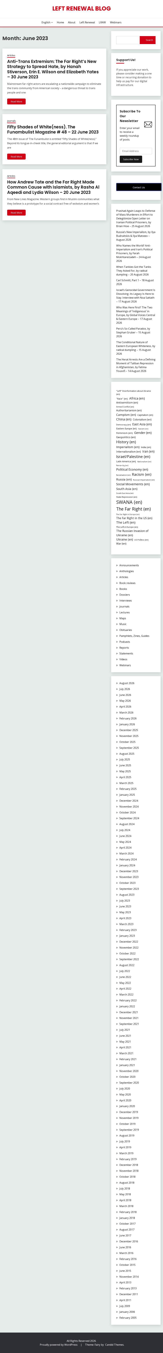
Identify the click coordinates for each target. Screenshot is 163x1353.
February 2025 (128, 789)
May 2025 (125, 771)
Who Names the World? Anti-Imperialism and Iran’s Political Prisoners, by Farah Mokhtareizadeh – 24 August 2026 (134, 253)
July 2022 (124, 971)
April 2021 (125, 1047)
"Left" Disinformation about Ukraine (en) (133, 392)
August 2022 (126, 965)
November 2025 (128, 736)
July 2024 (124, 830)
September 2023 (129, 889)
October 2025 (127, 742)
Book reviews (127, 583)
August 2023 (126, 894)
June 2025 (125, 765)
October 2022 (127, 953)
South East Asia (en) (124, 493)
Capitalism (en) (145, 414)
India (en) (146, 447)
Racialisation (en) (123, 475)
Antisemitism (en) (127, 402)
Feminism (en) (124, 432)
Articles (11, 55)
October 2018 (127, 1176)
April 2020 (125, 1100)
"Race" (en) (122, 398)
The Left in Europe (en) (127, 527)
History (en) (126, 441)
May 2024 (125, 842)
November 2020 (128, 1071)
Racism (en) (141, 474)
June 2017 (125, 1235)
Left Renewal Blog (81, 8)
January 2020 (127, 1106)
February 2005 (128, 1317)
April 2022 (125, 988)
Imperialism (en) (127, 447)
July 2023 (124, 900)
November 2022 (128, 947)
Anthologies (126, 571)
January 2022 (127, 1006)
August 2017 (126, 1229)
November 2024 (128, 806)
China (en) (123, 419)
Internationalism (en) (128, 451)
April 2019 (125, 1147)
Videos (123, 659)
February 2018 (128, 1212)
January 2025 (127, 795)
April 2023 (125, 918)
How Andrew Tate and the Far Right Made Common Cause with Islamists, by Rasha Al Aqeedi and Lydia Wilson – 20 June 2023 (53, 187)
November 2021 (128, 1018)
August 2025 (126, 753)
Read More (16, 101)
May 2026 (125, 700)
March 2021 (126, 1053)
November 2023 (128, 877)
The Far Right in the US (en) (134, 518)
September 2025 (129, 748)
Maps (122, 618)
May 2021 (125, 1041)
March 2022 (126, 994)
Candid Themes (114, 1344)
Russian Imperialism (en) (144, 480)
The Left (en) (125, 522)
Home (60, 22)
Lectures (124, 612)
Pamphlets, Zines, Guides (134, 636)
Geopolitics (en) (126, 437)
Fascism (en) (143, 429)
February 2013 (128, 1288)
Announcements (129, 565)
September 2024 (129, 818)
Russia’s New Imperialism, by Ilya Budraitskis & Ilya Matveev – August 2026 (135, 235)
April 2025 (125, 777)
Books (123, 589)
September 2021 (129, 1024)
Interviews (125, 600)
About (71, 22)
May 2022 (125, 983)
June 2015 (125, 1271)
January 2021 (127, 1065)
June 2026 (125, 695)
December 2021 (128, 1012)
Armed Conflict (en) (125, 406)
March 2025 (126, 783)
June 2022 (125, 977)
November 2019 (128, 1118)
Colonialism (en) (142, 419)
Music (122, 624)
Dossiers (124, 594)
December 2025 (128, 730)
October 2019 (127, 1124)
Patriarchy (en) (122, 465)
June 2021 (125, 1035)
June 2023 (125, 906)
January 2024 (127, 865)
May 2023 (125, 912)
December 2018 (128, 1165)
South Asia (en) (126, 489)
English (46, 22)
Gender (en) (143, 433)
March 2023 (126, 924)
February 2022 (128, 1000)
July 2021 (124, 1030)
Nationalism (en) (144, 461)
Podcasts (124, 642)
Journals (11, 120)
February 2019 (128, 1159)
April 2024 (125, 847)
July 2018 (124, 1188)
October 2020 (127, 1077)
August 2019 (126, 1135)
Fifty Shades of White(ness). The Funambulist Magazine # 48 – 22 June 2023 (53, 129)
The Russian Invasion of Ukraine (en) (132, 533)
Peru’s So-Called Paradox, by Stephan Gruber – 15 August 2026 (133, 332)
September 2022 (129, 959)
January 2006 (127, 1312)
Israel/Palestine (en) (133, 456)
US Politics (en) (141, 539)
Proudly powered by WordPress (59, 1344)
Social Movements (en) (133, 484)
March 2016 (126, 1253)
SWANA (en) (129, 502)
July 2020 (124, 1088)
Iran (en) (148, 451)
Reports (124, 647)
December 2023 (128, 871)
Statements (126, 653)
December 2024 (128, 800)
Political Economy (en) (132, 469)
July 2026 (124, 689)
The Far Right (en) (133, 509)
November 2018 (128, 1171)
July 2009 (124, 1306)
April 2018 (125, 1200)
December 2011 (128, 1294)
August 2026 (126, 683)
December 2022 (128, 941)
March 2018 (126, 1206)
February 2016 (128, 1259)
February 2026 (128, 718)
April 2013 (125, 1282)
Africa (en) (137, 398)
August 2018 (126, 1182)
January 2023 (127, 936)
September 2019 (129, 1130)
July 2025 (124, 759)
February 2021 (128, 1059)
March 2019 (126, 1153)
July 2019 (124, 1141)
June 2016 (125, 1247)
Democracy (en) (123, 424)
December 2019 (128, 1112)
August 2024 (126, 824)
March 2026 (126, 712)
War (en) (121, 543)
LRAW (102, 22)
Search (149, 40)
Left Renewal (87, 22)
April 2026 (125, 706)
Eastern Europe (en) (126, 428)
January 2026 (127, 724)
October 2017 (127, 1223)
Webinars (115, 22)
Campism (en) (126, 415)
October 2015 (127, 1265)
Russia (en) (124, 479)
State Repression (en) (126, 496)
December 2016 (128, 1241)
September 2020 (129, 1082)
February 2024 (128, 859)
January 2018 (127, 1218)
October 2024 (127, 812)
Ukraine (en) (124, 539)
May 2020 (125, 1094)
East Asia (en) (142, 424)
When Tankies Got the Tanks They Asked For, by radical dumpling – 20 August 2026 (133, 270)
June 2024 (125, 836)
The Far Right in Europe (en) (127, 514)
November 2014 (128, 1276)
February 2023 (128, 930)
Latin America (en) (126, 461)
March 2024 (126, 853)
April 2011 (125, 1300)
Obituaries (125, 630)
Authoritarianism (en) (129, 410)
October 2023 (127, 883)
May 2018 (125, 1194)
